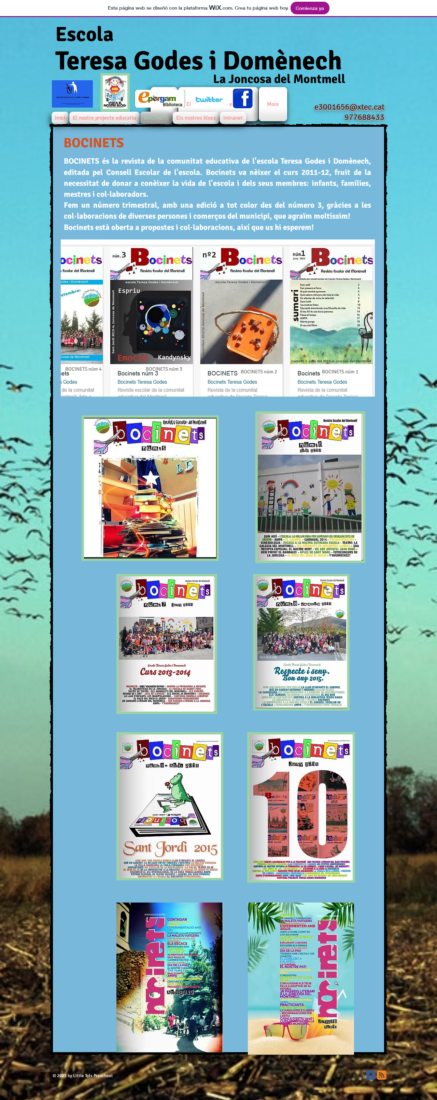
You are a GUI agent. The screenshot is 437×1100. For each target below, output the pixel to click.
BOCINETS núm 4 (83, 369)
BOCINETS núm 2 (259, 372)
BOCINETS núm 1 (340, 372)
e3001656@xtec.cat (349, 107)
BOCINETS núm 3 (164, 369)
